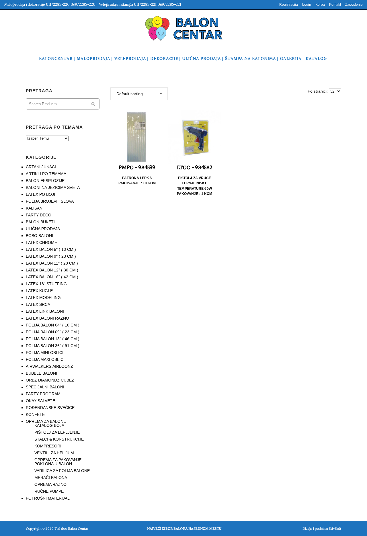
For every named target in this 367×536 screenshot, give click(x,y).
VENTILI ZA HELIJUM (54, 453)
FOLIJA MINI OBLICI (44, 352)
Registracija (288, 5)
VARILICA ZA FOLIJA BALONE (62, 470)
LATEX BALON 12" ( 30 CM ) (52, 270)
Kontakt (335, 5)
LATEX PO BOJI (40, 194)
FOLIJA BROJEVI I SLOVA (50, 201)
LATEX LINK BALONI (45, 311)
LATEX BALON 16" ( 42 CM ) (52, 277)
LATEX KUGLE (39, 290)
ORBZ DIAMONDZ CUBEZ (50, 380)
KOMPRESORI (47, 446)
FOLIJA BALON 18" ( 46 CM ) (52, 339)
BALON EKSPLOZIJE (45, 180)
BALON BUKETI (40, 222)
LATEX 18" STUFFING (46, 283)
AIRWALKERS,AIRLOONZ (49, 366)
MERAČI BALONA (50, 477)
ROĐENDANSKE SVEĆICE (50, 407)
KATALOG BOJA (49, 425)
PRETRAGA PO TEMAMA (54, 127)
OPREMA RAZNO (50, 484)
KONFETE (35, 414)
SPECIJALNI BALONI (45, 387)
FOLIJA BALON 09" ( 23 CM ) (52, 332)
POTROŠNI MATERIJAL (48, 498)
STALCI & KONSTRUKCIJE (59, 439)
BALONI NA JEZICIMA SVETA (53, 187)
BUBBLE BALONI (41, 373)
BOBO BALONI (39, 235)
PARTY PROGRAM (43, 394)
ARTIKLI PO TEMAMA (46, 173)
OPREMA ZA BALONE (46, 421)
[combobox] (139, 93)
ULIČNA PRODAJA (43, 228)
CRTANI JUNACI (41, 167)
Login (306, 5)
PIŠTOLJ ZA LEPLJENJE (57, 432)
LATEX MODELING (43, 297)
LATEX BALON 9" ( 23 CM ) (51, 256)
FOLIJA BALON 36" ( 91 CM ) (52, 345)
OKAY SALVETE (40, 400)
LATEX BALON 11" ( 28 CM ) (52, 263)
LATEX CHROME (41, 242)
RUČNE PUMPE (49, 491)
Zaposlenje (354, 5)
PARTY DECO (38, 215)
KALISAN (34, 208)
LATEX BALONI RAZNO (47, 318)
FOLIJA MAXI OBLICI (45, 359)
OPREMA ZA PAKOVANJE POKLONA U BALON (57, 461)
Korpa (320, 5)
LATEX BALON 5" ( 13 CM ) (51, 249)
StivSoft (335, 528)
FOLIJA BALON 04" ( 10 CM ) (52, 325)
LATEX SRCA (38, 304)
